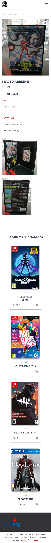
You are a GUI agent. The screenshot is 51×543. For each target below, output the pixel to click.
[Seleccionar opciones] (36, 305)
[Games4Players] (5, 4)
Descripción (9, 118)
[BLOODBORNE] (25, 470)
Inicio (3, 14)
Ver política (33, 540)
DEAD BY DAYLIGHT (25, 432)
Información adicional (14, 124)
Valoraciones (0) (11, 131)
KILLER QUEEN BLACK (25, 298)
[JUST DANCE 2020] (25, 337)
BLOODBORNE (25, 499)
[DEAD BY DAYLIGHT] (25, 403)
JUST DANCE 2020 (25, 366)
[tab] (25, 118)
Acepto (23, 540)
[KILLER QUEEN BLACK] (25, 267)
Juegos (9, 14)
